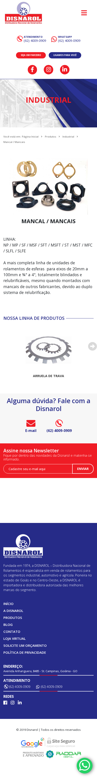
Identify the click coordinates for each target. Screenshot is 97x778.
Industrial (68, 136)
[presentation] (92, 346)
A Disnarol (13, 610)
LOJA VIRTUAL (14, 638)
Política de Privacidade (24, 652)
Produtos (50, 136)
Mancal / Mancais (14, 142)
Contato (11, 631)
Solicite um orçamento (25, 645)
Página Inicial (30, 136)
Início (8, 603)
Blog (8, 624)
